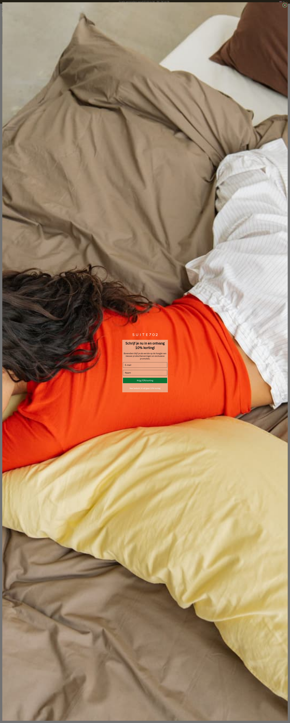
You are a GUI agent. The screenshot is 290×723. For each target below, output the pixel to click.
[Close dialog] (285, 5)
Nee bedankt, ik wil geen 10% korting (145, 388)
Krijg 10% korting (145, 380)
